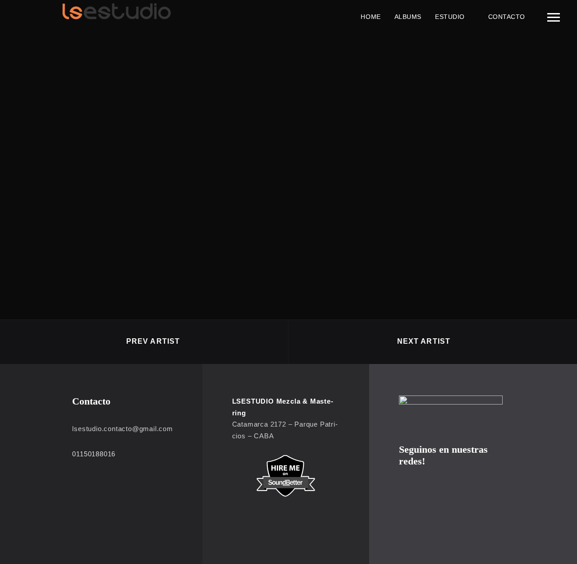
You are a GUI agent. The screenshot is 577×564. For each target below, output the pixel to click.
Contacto (506, 16)
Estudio (450, 16)
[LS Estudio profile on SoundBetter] (286, 476)
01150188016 (93, 454)
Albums (407, 16)
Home (370, 16)
